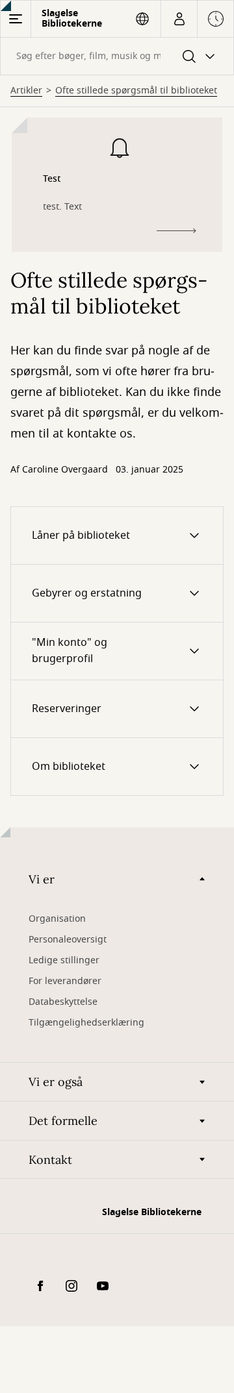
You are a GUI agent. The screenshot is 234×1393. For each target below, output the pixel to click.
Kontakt (50, 1159)
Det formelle (63, 1120)
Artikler (26, 91)
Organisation (57, 919)
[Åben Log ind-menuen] (179, 19)
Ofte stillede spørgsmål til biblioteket (136, 91)
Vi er (42, 879)
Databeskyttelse (63, 1002)
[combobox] (117, 56)
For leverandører (65, 981)
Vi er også (56, 1081)
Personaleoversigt (68, 939)
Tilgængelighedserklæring (86, 1022)
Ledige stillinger (64, 960)
